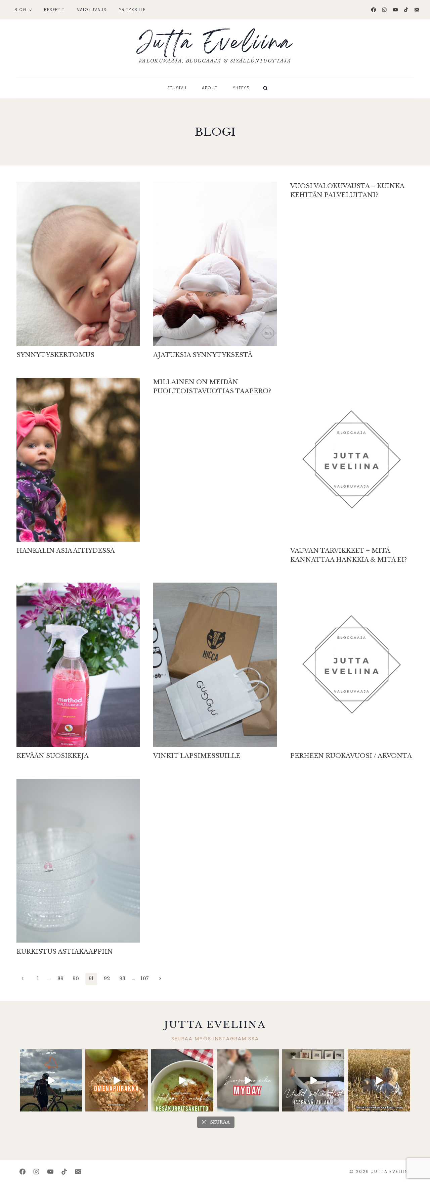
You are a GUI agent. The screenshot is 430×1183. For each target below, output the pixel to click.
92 (107, 978)
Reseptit (54, 9)
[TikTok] (406, 9)
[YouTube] (395, 9)
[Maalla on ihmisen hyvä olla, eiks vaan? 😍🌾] (379, 1080)
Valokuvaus (92, 9)
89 (60, 978)
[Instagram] (384, 9)
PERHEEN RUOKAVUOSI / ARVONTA (351, 756)
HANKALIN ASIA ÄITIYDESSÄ (65, 550)
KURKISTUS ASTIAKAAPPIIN (64, 951)
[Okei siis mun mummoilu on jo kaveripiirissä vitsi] (248, 1080)
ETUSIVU (177, 88)
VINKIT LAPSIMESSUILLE (196, 756)
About (209, 88)
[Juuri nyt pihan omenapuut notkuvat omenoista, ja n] (116, 1080)
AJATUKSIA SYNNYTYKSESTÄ (202, 355)
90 (76, 978)
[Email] (417, 9)
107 (144, 978)
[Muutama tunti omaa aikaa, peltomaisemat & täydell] (51, 1080)
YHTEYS (241, 88)
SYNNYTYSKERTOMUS (55, 355)
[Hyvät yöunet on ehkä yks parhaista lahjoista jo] (313, 1080)
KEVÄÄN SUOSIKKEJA (52, 756)
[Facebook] (373, 9)
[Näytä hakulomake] (265, 88)
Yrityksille (132, 9)
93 (122, 978)
